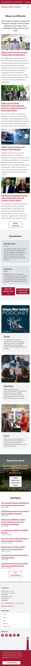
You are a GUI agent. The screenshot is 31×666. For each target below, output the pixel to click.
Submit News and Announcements (15, 481)
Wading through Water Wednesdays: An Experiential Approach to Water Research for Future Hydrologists (13, 107)
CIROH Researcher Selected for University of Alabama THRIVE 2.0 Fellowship (15, 512)
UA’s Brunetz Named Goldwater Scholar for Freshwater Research (14, 556)
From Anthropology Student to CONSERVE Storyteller (14, 531)
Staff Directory (7, 626)
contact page (9, 603)
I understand (11, 663)
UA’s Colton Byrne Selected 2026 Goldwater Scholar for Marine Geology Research (15, 504)
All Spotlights (15, 574)
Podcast (7, 336)
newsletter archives (23, 291)
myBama (27, 2)
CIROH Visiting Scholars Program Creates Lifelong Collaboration (14, 53)
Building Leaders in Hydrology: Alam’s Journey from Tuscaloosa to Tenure (13, 548)
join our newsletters (8, 291)
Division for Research (7, 606)
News (4, 620)
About (4, 614)
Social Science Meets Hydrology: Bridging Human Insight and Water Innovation (14, 564)
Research (5, 623)
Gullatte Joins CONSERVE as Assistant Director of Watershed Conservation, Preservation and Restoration (13, 521)
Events (6, 435)
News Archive (15, 224)
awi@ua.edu (4, 600)
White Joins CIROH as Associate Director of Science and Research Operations (14, 539)
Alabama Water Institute (11, 7)
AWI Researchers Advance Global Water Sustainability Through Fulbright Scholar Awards (14, 198)
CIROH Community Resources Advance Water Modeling (13, 148)
